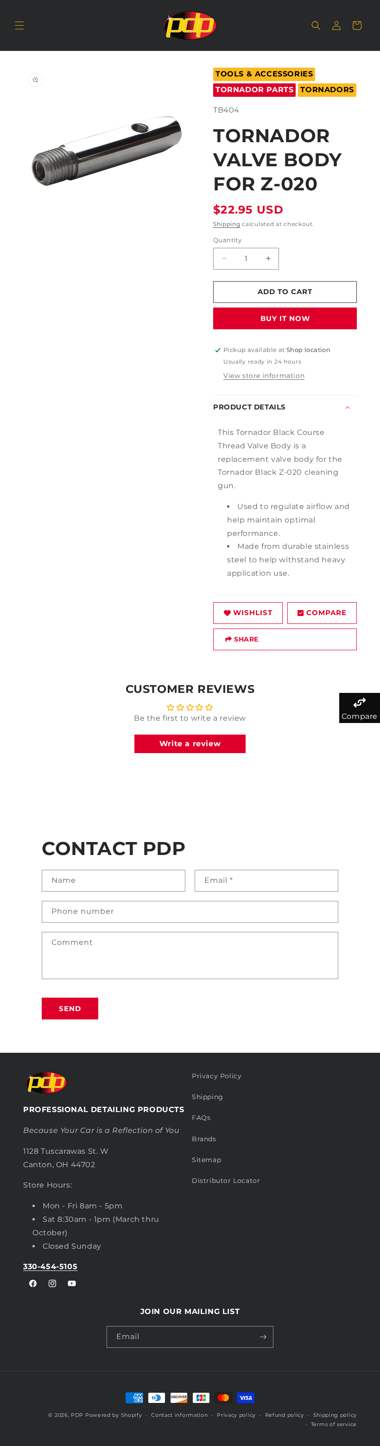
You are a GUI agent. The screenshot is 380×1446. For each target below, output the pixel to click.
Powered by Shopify (113, 1415)
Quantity (227, 240)
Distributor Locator (226, 1180)
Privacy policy (236, 1415)
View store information (263, 375)
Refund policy (284, 1415)
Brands (204, 1139)
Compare (326, 612)
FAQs (201, 1117)
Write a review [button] (190, 743)
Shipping (227, 223)
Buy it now (285, 318)
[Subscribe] (263, 1337)
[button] (19, 25)
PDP (77, 1415)
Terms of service (334, 1424)
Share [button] (246, 639)
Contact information (179, 1415)
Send (70, 1008)
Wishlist (252, 612)
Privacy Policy (216, 1076)
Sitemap (206, 1160)
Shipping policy (335, 1415)
